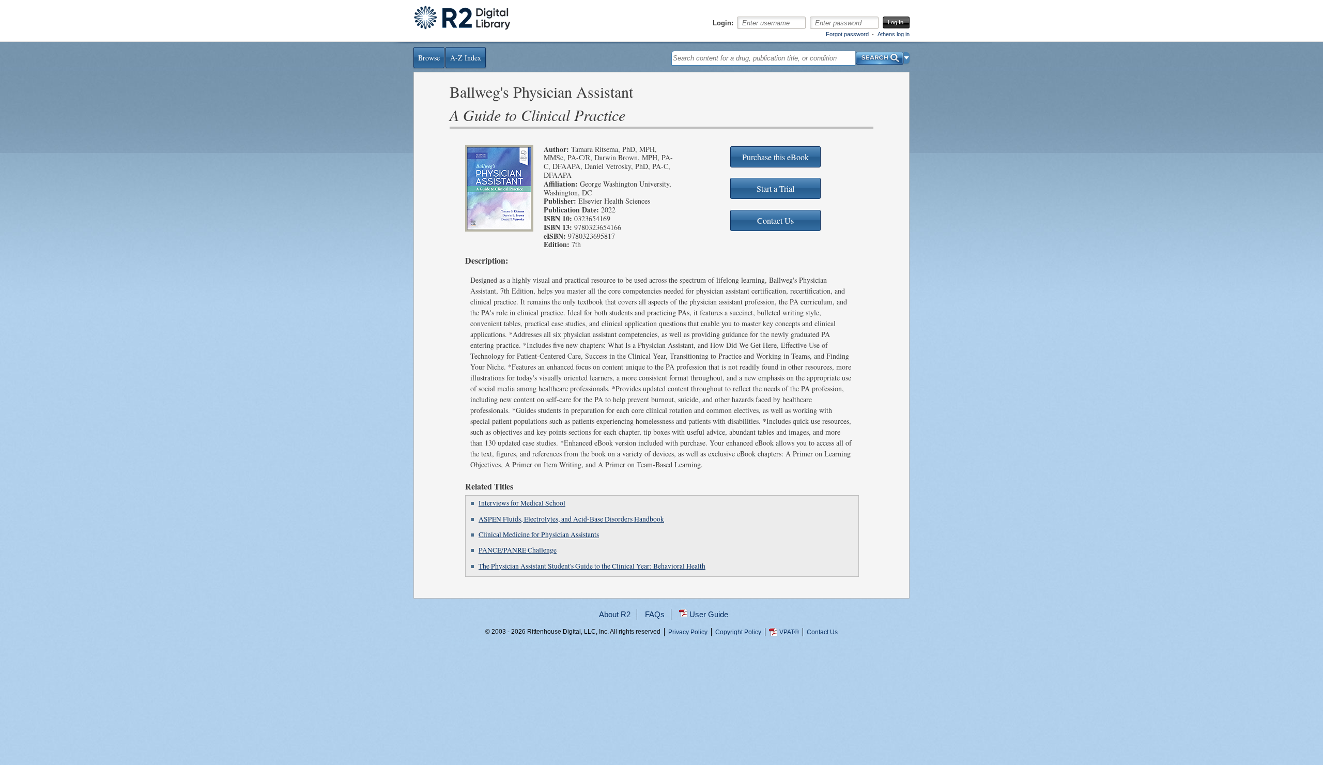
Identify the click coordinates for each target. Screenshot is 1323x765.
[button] (907, 58)
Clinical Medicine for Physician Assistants (539, 534)
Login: (723, 23)
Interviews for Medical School (522, 503)
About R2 (614, 614)
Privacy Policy (687, 632)
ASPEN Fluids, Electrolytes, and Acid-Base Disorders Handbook (571, 519)
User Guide (708, 614)
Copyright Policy (738, 632)
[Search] (879, 55)
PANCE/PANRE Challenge (518, 550)
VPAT (789, 632)
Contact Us (822, 632)
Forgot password (847, 34)
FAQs (655, 614)
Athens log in (894, 34)
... (661, 669)
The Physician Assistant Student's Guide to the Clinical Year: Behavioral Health (592, 566)
